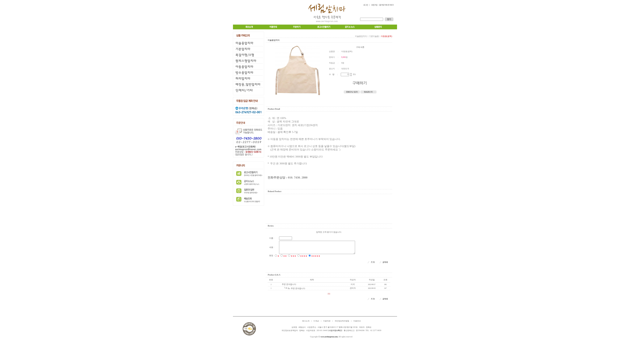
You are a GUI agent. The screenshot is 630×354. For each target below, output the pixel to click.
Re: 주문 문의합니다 (296, 288)
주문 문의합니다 (289, 284)
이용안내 (357, 321)
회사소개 (305, 321)
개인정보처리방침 (342, 321)
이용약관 (326, 321)
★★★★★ (315, 256)
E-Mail (316, 321)
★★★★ (303, 256)
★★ (285, 256)
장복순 (302, 330)
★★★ (293, 256)
